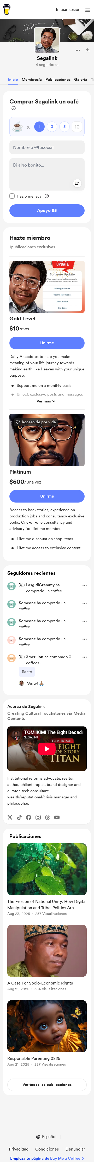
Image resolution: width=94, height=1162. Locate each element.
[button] (88, 10)
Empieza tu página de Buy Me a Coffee (45, 1158)
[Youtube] (57, 817)
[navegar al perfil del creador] (47, 40)
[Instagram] (38, 817)
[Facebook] (28, 817)
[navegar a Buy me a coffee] (6, 9)
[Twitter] (10, 817)
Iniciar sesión (68, 9)
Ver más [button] (44, 401)
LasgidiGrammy (40, 585)
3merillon (34, 657)
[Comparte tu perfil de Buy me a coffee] (87, 50)
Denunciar (75, 1149)
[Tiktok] (19, 817)
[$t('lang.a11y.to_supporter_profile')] (21, 683)
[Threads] (47, 817)
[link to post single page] (47, 880)
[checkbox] (26, 196)
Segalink (47, 58)
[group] (47, 335)
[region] (47, 157)
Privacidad (18, 1149)
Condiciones (47, 1149)
